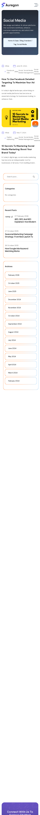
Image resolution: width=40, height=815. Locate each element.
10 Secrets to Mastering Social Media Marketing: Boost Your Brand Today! (18, 149)
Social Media (21, 71)
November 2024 (14, 308)
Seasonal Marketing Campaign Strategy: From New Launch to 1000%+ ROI (19, 237)
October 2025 (13, 283)
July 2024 (12, 340)
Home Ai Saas (13, 41)
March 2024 (12, 373)
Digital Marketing (10, 138)
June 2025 (12, 291)
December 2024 (14, 299)
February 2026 (13, 275)
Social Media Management (29, 71)
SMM (16, 71)
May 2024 (12, 356)
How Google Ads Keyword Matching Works (16, 249)
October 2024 (13, 316)
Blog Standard (25, 41)
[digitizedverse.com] (10, 5)
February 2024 (13, 381)
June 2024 (12, 348)
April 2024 (12, 365)
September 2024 (15, 324)
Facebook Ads (10, 71)
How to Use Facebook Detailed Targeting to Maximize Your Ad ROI (18, 82)
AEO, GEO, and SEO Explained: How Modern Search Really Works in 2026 (25, 223)
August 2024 (13, 332)
